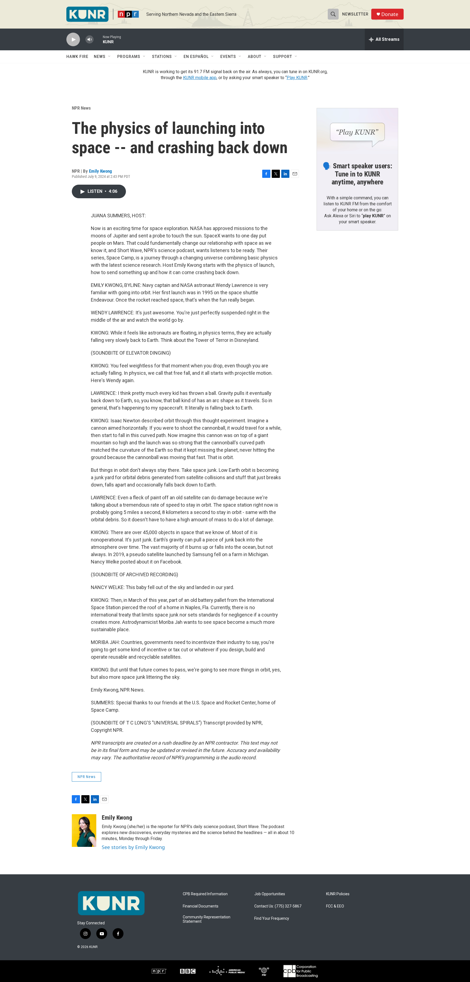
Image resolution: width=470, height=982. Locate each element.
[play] (73, 39)
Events (228, 56)
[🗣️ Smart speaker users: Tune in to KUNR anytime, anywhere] (357, 131)
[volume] (89, 39)
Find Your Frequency (271, 918)
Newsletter (355, 14)
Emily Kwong (100, 171)
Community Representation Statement (206, 919)
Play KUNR (297, 77)
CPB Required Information (205, 894)
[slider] (98, 39)
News (100, 56)
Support (282, 56)
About (254, 56)
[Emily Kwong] (84, 830)
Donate (389, 14)
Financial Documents (200, 906)
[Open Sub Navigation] (109, 56)
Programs (128, 56)
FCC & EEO (335, 906)
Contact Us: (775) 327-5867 (277, 906)
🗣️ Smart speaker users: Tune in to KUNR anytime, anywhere (357, 174)
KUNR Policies (338, 894)
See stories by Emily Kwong (133, 847)
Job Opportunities (269, 894)
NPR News (81, 108)
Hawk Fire (77, 56)
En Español (196, 56)
